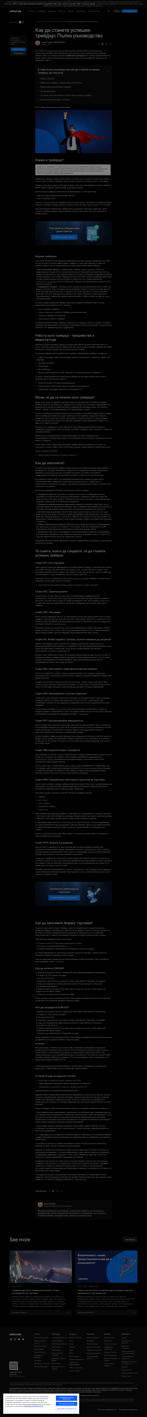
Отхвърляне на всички (66, 1404)
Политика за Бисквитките (34, 1406)
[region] (41, 1403)
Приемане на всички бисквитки (67, 1398)
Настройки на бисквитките (66, 1408)
